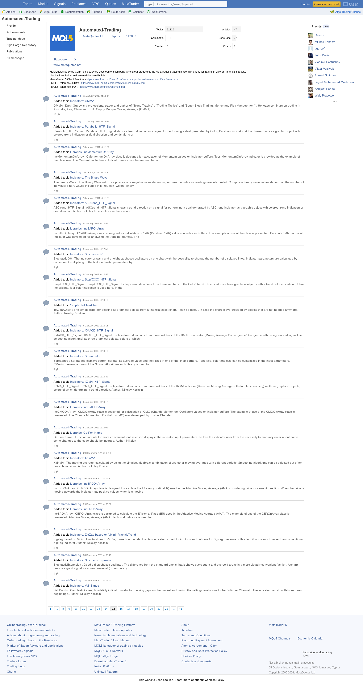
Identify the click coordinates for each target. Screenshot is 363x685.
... (57, 608)
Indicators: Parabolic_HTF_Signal (92, 126)
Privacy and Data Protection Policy (204, 650)
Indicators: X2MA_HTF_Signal (90, 381)
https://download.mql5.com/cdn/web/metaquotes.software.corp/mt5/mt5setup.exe (132, 79)
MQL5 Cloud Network (108, 650)
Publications (14, 51)
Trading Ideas (16, 38)
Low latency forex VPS (22, 656)
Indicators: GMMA (82, 101)
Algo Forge (50, 11)
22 (166, 608)
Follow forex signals (20, 650)
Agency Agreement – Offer (199, 645)
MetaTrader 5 (278, 624)
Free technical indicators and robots (31, 630)
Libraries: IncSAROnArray (87, 228)
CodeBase (30, 11)
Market (43, 4)
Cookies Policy (191, 656)
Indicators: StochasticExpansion (91, 560)
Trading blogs (16, 666)
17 (128, 608)
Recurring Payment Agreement (202, 640)
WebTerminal (159, 11)
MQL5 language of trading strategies (118, 645)
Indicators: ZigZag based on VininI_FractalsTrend (103, 534)
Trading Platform (114, 624)
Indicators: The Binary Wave (89, 177)
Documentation (74, 11)
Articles (11, 11)
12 (90, 608)
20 (151, 608)
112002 (131, 36)
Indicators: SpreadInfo (85, 356)
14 (106, 608)
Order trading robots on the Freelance (32, 640)
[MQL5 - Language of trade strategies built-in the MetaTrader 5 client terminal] (10, 4)
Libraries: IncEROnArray (86, 509)
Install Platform (104, 666)
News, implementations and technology (120, 635)
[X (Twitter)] (284, 653)
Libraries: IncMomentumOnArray (92, 152)
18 (136, 608)
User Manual (112, 640)
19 (143, 608)
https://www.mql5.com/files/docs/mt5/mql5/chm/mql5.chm (113, 83)
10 (76, 608)
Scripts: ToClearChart (84, 305)
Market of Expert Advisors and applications (35, 645)
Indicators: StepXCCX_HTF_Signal (93, 279)
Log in (305, 4)
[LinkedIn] (298, 653)
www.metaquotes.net (67, 65)
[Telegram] (278, 653)
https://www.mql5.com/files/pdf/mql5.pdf (102, 86)
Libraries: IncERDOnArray (87, 483)
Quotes (110, 4)
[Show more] (335, 101)
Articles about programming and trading (33, 635)
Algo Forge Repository (21, 45)
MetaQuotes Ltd (93, 36)
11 (83, 608)
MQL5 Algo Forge (106, 656)
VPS (95, 4)
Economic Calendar (310, 638)
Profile (11, 25)
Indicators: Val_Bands (84, 585)
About (185, 624)
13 (98, 608)
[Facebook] (271, 653)
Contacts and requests (197, 661)
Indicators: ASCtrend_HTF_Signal (92, 203)
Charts (11, 671)
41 (180, 608)
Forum (27, 4)
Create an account (326, 4)
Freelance (79, 4)
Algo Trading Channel (348, 11)
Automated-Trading (67, 95)
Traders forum (16, 661)
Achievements (16, 32)
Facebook (60, 59)
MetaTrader (130, 4)
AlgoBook (97, 11)
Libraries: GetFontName (86, 432)
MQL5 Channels (280, 638)
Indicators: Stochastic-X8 (86, 254)
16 (121, 608)
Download (110, 661)
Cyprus (115, 36)
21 (159, 608)
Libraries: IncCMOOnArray (87, 407)
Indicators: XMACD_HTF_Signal (91, 330)
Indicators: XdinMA (82, 458)
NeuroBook (118, 11)
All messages (15, 58)
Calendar (138, 11)
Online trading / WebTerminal (26, 624)
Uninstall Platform (106, 671)
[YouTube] (291, 653)
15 (113, 608)
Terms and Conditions (196, 635)
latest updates (113, 630)
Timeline (187, 630)
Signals (60, 4)
